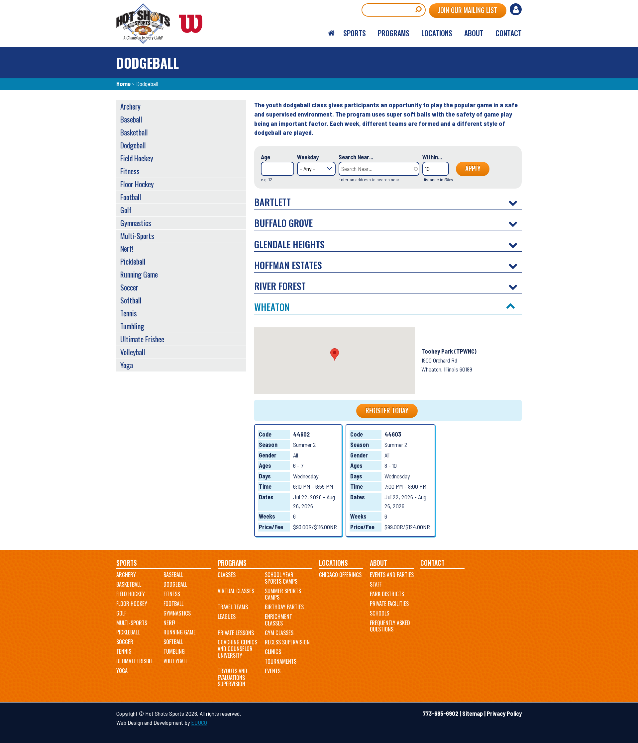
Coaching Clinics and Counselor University (237, 648)
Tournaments (280, 661)
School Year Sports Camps (281, 578)
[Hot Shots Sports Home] (162, 23)
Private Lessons (236, 633)
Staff (375, 584)
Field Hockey (136, 158)
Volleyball (132, 352)
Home (123, 83)
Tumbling (132, 326)
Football (130, 197)
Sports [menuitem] (354, 33)
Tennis (128, 313)
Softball (131, 300)
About (378, 563)
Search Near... (356, 157)
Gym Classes (279, 633)
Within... (432, 157)
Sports (126, 563)
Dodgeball (133, 145)
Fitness (130, 171)
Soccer (129, 287)
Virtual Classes (236, 591)
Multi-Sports (137, 235)
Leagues (227, 616)
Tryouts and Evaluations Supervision (232, 677)
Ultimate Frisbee (142, 339)
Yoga (126, 365)
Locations (333, 563)
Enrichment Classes (278, 620)
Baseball (131, 119)
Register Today (387, 410)
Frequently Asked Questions (390, 626)
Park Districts (387, 594)
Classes (227, 575)
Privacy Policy (504, 713)
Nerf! (126, 248)
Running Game (139, 274)
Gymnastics (135, 222)
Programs (232, 563)
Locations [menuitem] (436, 33)
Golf (126, 210)
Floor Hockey (137, 184)
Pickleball (133, 261)
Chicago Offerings (340, 575)
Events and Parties (392, 575)
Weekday (308, 157)
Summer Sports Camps (283, 594)
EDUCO (199, 722)
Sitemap (472, 713)
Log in (516, 9)
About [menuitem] (473, 33)
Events (272, 671)
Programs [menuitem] (393, 33)
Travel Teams (233, 607)
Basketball (134, 132)
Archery (130, 106)
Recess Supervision (287, 642)
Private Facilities (389, 604)
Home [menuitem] (331, 33)
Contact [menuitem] (508, 33)
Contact (432, 563)
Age (265, 157)
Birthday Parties (284, 607)
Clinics (273, 652)
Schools (379, 613)
